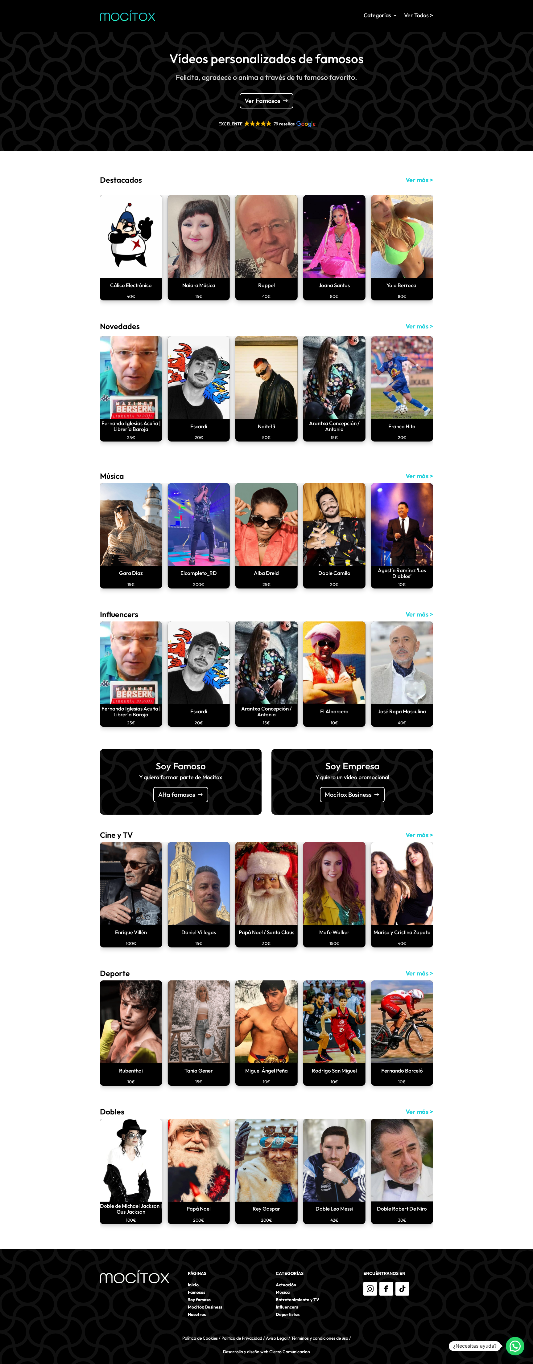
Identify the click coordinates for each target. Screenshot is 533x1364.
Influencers (287, 1307)
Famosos (196, 1292)
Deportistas (288, 1314)
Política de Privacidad (241, 1338)
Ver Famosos (262, 100)
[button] (266, 124)
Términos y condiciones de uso (319, 1338)
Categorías (377, 15)
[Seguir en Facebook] (386, 1289)
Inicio (193, 1285)
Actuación (286, 1285)
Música (283, 1292)
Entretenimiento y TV (297, 1299)
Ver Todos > (418, 15)
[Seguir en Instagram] (370, 1289)
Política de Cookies (200, 1338)
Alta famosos (176, 794)
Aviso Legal (276, 1338)
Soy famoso (199, 1299)
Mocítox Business (348, 794)
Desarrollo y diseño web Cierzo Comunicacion (266, 1351)
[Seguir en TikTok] (402, 1289)
